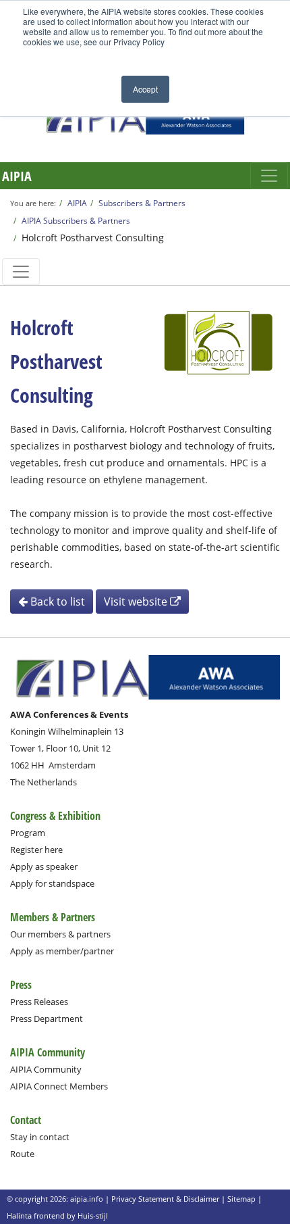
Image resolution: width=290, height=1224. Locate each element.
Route (22, 1154)
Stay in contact (39, 1137)
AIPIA (17, 176)
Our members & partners (60, 934)
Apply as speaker (44, 866)
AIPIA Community (46, 1069)
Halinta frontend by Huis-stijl (57, 1215)
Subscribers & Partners (141, 202)
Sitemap (241, 1199)
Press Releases (39, 1002)
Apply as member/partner (62, 951)
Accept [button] (145, 89)
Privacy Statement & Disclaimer (165, 1199)
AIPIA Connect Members (59, 1086)
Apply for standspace (52, 883)
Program (27, 833)
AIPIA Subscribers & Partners (76, 220)
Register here (36, 849)
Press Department (46, 1018)
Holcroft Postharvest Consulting (93, 237)
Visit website (137, 601)
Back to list (56, 601)
